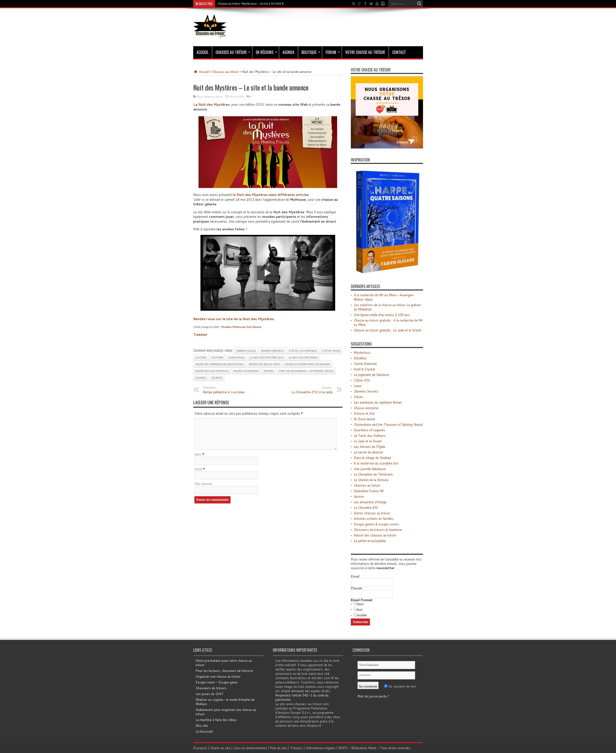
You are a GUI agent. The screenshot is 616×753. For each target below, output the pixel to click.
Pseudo (356, 588)
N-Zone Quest (364, 419)
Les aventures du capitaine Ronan (378, 402)
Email (198, 469)
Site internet (203, 484)
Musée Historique (246, 371)
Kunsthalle (236, 357)
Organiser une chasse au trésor (218, 676)
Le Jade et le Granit (368, 441)
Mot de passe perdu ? (373, 696)
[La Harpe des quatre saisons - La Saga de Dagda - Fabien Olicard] (387, 274)
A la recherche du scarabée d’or (376, 463)
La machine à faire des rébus (216, 720)
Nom (197, 454)
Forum (331, 52)
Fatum (358, 397)
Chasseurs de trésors (211, 688)
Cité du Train (331, 350)
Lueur (358, 386)
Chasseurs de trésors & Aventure (378, 530)
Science (200, 377)
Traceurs (296, 748)
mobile (362, 615)
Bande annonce (272, 350)
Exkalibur (360, 358)
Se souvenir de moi (401, 686)
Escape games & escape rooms (376, 524)
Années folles (246, 350)
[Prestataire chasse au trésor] (387, 147)
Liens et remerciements (250, 748)
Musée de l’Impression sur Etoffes (219, 364)
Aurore (359, 496)
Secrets (216, 377)
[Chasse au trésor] (210, 34)
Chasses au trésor (231, 52)
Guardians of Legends (369, 430)
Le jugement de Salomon (371, 375)
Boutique (309, 52)
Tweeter (200, 334)
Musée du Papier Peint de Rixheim (307, 364)
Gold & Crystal (364, 369)
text (359, 609)
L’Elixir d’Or (362, 380)
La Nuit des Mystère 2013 (266, 357)
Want (372, 748)
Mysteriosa (362, 352)
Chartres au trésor (367, 485)
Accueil (202, 52)
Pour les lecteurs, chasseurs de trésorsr (224, 671)
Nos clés (202, 725)
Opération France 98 (369, 491)
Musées (269, 371)
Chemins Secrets (366, 391)
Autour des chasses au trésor (375, 535)
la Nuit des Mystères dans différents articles (271, 195)
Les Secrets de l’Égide (369, 446)
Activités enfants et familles (374, 518)
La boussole (204, 731)
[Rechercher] (419, 3)
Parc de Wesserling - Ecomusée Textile (306, 371)
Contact (399, 52)
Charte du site (220, 748)
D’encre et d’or (364, 413)
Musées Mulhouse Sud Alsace (241, 326)
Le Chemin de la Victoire (371, 480)
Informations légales (320, 748)
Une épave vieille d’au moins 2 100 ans (382, 315)
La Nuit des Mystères (303, 357)
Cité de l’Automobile (303, 350)
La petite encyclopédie (370, 541)
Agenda (288, 52)
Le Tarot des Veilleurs (369, 435)
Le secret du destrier (368, 452)
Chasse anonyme (366, 408)
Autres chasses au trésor (372, 513)
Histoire (217, 357)
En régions (264, 52)
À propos (200, 748)
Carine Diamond (365, 363)
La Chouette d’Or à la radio (312, 390)
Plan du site (278, 748)
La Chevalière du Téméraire (373, 474)
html (360, 604)
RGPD (342, 748)
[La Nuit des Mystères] (267, 152)
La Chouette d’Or (366, 507)
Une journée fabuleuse (370, 469)
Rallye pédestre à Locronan (223, 390)
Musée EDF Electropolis (211, 371)
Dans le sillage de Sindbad (372, 458)
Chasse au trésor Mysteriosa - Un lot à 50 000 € (250, 3)
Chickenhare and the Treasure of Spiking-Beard (388, 424)
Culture (200, 357)
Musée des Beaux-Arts (264, 364)
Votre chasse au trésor (365, 52)
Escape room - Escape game (216, 682)
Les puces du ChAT (210, 694)
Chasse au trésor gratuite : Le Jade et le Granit (387, 330)
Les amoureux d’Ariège (370, 502)
